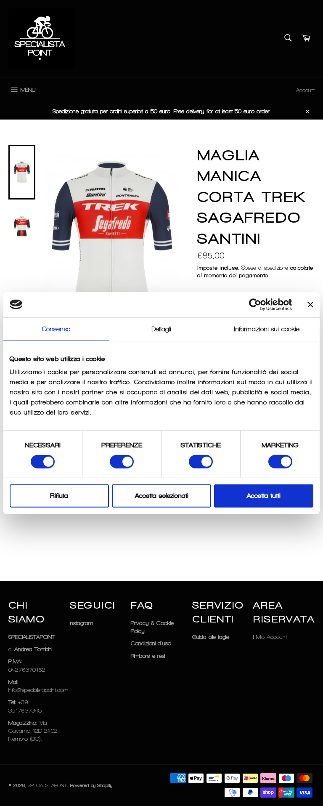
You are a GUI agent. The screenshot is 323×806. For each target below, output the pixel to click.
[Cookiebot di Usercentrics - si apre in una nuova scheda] (255, 304)
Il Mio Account (270, 637)
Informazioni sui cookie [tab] (266, 328)
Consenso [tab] (56, 328)
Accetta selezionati (161, 495)
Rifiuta (59, 495)
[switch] (122, 461)
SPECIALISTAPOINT (47, 785)
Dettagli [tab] (162, 328)
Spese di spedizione (264, 268)
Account (305, 90)
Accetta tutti (264, 495)
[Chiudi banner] (310, 304)
